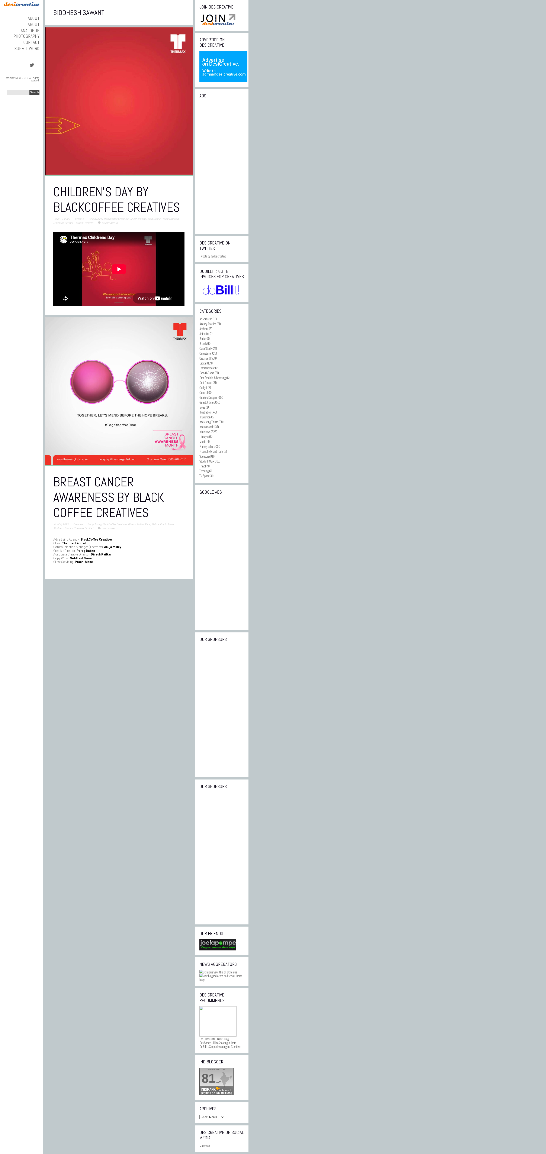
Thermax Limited (83, 222)
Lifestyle (204, 436)
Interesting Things (208, 421)
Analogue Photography (26, 33)
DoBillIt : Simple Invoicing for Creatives (220, 1046)
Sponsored (205, 456)
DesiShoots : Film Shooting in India (217, 1042)
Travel (202, 466)
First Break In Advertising (212, 377)
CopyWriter (205, 353)
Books (202, 338)
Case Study (205, 348)
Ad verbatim (205, 319)
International (206, 426)
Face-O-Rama (206, 372)
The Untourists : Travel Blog (214, 1039)
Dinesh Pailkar (137, 218)
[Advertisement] (221, 166)
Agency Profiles (207, 323)
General (203, 392)
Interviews (204, 431)
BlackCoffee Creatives (116, 218)
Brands (203, 343)
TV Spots (204, 475)
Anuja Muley (96, 218)
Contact (31, 42)
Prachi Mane (167, 524)
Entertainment (207, 368)
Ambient (203, 328)
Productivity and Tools (211, 451)
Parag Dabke (153, 218)
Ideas (202, 407)
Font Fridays (205, 382)
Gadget (203, 387)
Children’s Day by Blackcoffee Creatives (116, 199)
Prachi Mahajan (170, 218)
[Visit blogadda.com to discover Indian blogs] (221, 979)
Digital (202, 363)
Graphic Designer (208, 397)
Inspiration (205, 417)
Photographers (207, 446)
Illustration (205, 412)
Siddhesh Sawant (63, 222)
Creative (79, 218)
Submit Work (27, 48)
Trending (204, 471)
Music (202, 441)
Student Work (206, 461)
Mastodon (204, 1145)
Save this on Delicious (225, 972)
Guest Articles (207, 402)
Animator (204, 333)
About (33, 18)
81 (209, 1078)
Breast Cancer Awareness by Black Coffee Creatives (108, 497)
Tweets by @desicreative (212, 256)
